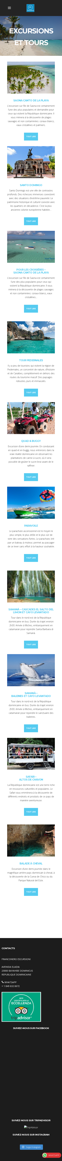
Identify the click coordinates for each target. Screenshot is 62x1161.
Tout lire (31, 137)
